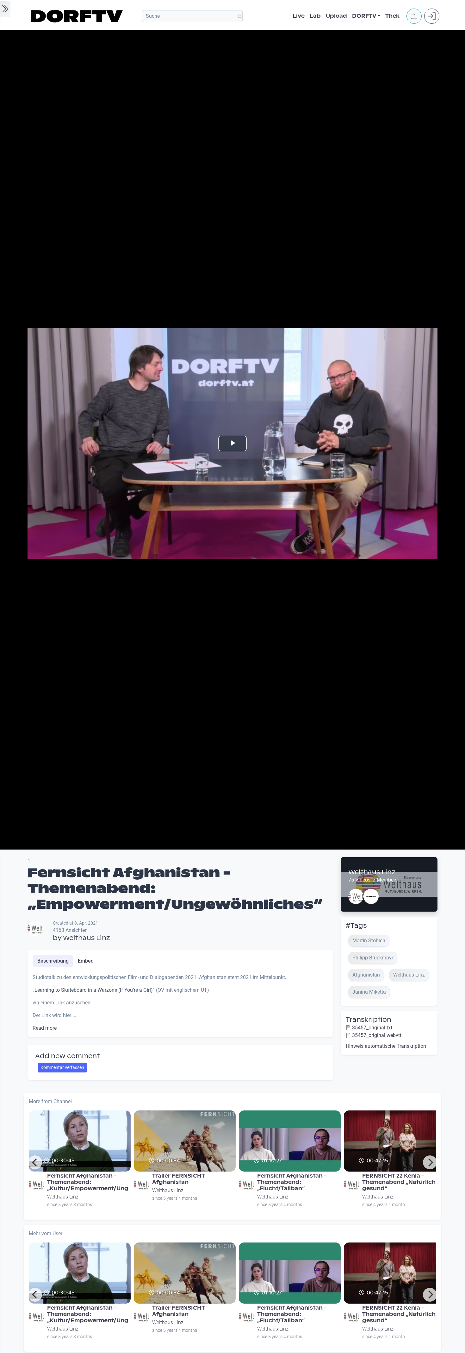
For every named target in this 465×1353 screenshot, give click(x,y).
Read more (45, 1028)
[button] (414, 16)
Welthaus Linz (86, 938)
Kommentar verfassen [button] (62, 1067)
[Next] (430, 1162)
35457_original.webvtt (376, 1035)
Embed (86, 961)
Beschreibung (53, 961)
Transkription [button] (368, 1019)
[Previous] (35, 1162)
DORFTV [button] (364, 16)
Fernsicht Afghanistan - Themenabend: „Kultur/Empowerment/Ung (87, 1182)
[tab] (53, 961)
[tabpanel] (180, 1003)
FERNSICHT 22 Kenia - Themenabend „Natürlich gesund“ (399, 1182)
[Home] (78, 16)
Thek (392, 16)
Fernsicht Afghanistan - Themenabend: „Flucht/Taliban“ (292, 1182)
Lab (315, 16)
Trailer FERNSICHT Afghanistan (178, 1179)
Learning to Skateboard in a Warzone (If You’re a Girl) (93, 990)
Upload (336, 16)
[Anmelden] (431, 16)
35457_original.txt (372, 1028)
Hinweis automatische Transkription (386, 1046)
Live (299, 16)
